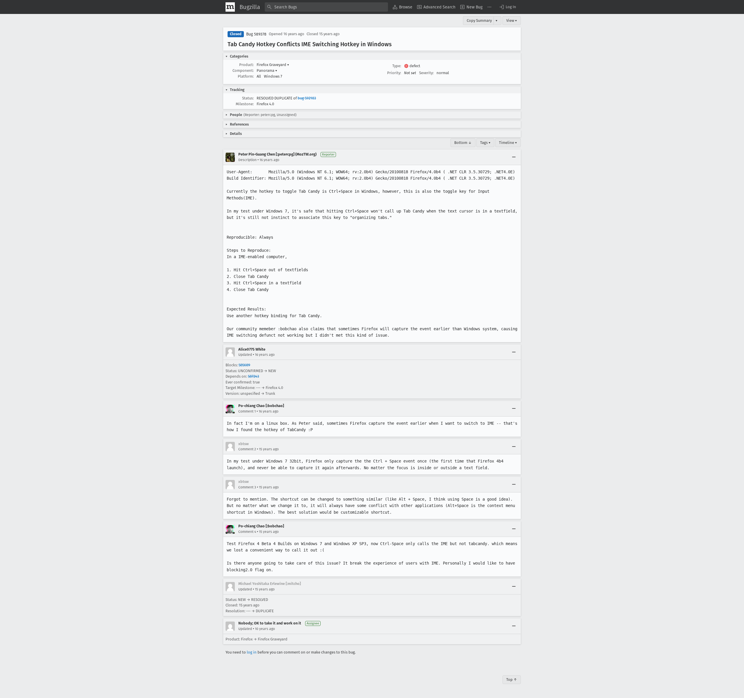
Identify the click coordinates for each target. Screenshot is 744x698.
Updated (245, 355)
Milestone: (245, 104)
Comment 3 (247, 487)
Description (247, 160)
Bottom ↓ (463, 142)
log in (252, 652)
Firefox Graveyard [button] (273, 65)
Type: (396, 66)
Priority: (394, 73)
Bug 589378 (256, 34)
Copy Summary (479, 20)
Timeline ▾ (508, 142)
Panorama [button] (267, 70)
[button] (507, 7)
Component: (243, 70)
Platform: (246, 76)
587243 (253, 376)
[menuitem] (402, 7)
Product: (246, 65)
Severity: (426, 73)
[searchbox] (326, 7)
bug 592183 (307, 98)
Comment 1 (247, 411)
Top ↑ (511, 679)
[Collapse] (513, 157)
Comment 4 (247, 532)
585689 (244, 365)
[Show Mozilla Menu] (230, 7)
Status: (248, 98)
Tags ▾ (485, 142)
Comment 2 (247, 449)
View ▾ (511, 20)
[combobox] (326, 7)
